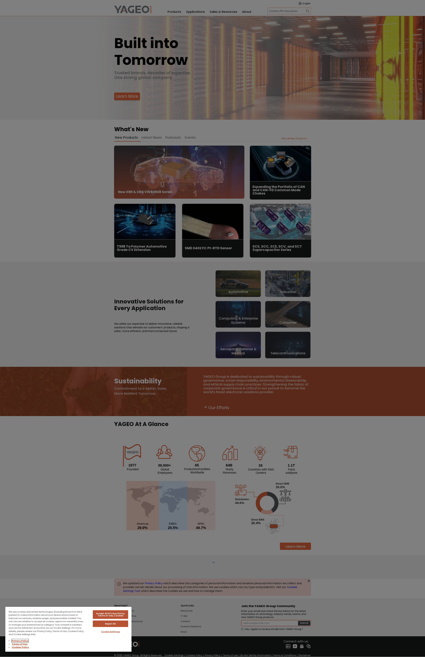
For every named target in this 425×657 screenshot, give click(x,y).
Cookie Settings (110, 631)
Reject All (110, 623)
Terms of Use (19, 644)
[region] (68, 629)
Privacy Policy (20, 640)
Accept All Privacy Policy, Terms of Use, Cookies (110, 614)
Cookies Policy (20, 647)
